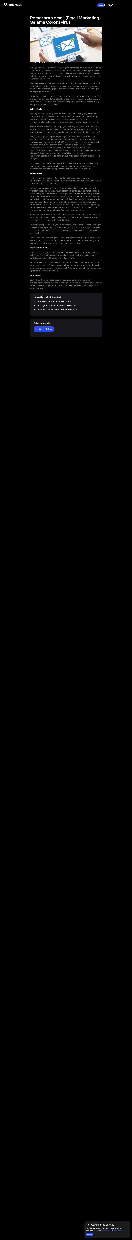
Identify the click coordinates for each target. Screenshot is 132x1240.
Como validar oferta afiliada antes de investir (57, 310)
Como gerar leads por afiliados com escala (56, 305)
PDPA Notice (117, 1230)
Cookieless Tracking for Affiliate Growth (55, 301)
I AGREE (89, 1234)
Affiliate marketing (44, 329)
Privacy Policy (106, 1230)
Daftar (101, 5)
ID (105, 5)
